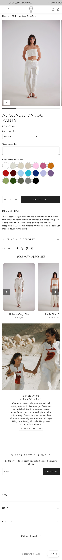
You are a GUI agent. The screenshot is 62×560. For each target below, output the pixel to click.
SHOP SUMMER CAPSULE (18, 3)
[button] (3, 9)
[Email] (32, 248)
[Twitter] (22, 248)
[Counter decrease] (5, 199)
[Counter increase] (16, 199)
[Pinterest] (27, 248)
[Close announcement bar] (59, 2)
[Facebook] (17, 248)
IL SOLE (13, 16)
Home (4, 16)
